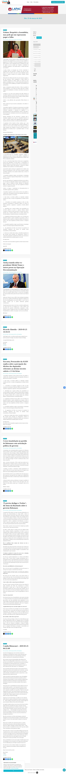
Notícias (5, 260)
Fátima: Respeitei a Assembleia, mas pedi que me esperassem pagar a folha (15, 34)
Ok (13, 770)
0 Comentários (19, 39)
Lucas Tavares (6, 39)
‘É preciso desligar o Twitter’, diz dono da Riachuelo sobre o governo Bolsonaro (15, 505)
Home (28, 2)
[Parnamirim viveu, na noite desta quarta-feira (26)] (35, 119)
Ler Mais (4, 345)
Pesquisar (39, 37)
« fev (35, 69)
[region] (13, 767)
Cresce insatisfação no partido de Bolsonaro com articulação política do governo (15, 443)
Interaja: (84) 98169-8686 (58, 2)
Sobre (31, 2)
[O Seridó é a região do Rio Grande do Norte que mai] (35, 115)
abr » (35, 70)
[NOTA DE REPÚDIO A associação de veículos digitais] (35, 127)
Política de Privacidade (14, 768)
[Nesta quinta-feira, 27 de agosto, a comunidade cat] (35, 123)
